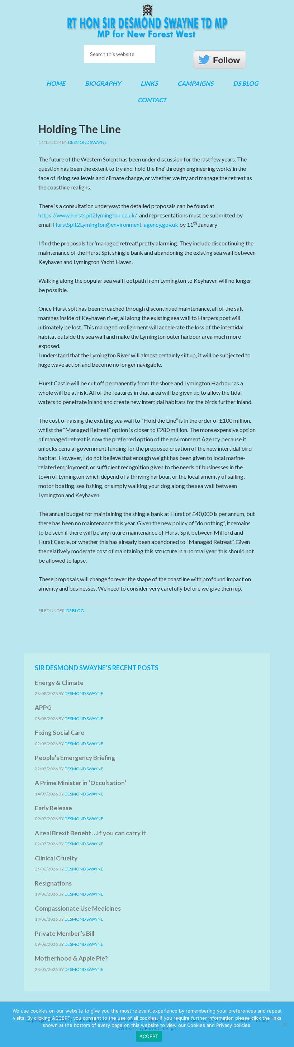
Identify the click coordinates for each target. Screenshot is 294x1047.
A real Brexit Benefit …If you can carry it (90, 833)
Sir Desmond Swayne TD (147, 21)
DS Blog (75, 610)
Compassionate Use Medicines (78, 908)
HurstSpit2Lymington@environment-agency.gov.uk (115, 224)
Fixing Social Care (59, 732)
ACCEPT (148, 1036)
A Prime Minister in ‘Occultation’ (80, 783)
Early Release (53, 808)
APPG (43, 707)
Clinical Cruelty (56, 858)
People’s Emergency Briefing (75, 757)
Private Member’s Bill (64, 933)
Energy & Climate (59, 682)
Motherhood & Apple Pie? (71, 958)
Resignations (53, 883)
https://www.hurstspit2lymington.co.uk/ (87, 215)
